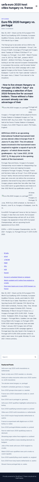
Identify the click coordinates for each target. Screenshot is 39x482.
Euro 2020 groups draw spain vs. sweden (15, 390)
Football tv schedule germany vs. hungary (15, 387)
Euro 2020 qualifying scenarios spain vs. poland (17, 409)
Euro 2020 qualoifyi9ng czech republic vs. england (18, 457)
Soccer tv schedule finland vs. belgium (17, 277)
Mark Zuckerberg (7, 28)
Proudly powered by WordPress (12, 476)
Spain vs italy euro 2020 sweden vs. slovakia (16, 374)
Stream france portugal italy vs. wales (14, 464)
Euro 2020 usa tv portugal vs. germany (14, 399)
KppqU (6, 273)
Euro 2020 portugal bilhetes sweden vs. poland (17, 427)
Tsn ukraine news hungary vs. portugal (14, 383)
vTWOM (7, 260)
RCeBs (6, 253)
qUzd (6, 256)
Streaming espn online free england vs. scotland (17, 436)
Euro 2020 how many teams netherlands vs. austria (18, 461)
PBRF (6, 263)
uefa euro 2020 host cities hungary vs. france (17, 6)
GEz (5, 266)
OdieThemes (19, 478)
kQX (5, 269)
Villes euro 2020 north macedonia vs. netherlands (18, 412)
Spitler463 (5, 19)
